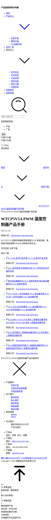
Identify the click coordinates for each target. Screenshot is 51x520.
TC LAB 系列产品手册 (38, 258)
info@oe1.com (18, 453)
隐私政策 (15, 406)
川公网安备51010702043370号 (34, 458)
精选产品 (15, 41)
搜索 (3, 134)
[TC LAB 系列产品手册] (17, 258)
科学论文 (15, 72)
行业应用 (15, 78)
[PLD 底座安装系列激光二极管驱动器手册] (25, 345)
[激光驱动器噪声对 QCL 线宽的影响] (22, 281)
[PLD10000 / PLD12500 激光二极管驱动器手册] (26, 320)
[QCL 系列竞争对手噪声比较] (19, 268)
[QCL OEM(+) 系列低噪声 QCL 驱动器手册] (25, 294)
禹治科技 (15, 397)
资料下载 (15, 84)
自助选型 (10, 93)
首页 (8, 13)
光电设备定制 (17, 391)
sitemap (14, 414)
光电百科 (15, 87)
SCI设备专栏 (16, 44)
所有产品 (15, 385)
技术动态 (15, 81)
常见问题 (15, 409)
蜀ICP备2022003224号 (10, 458)
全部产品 (15, 38)
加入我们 (15, 400)
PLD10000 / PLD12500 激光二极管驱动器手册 (25, 323)
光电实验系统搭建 (19, 388)
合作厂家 (10, 47)
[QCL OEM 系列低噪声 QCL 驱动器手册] (24, 307)
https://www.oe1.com (20, 441)
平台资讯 (15, 75)
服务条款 (15, 403)
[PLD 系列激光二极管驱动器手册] (21, 332)
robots (13, 417)
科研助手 (10, 90)
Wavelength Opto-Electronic (22, 235)
